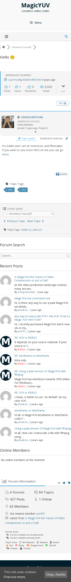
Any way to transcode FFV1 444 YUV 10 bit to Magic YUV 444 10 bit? (42, 317)
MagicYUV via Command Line (32, 298)
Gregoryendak (26, 292)
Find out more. (15, 577)
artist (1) (37, 229)
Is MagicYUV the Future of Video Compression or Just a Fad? (34, 278)
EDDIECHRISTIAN (32, 79)
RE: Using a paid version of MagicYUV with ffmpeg (40, 372)
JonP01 (22, 331)
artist (24, 189)
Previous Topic (15, 221)
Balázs (22, 349)
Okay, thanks (56, 574)
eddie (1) (26, 229)
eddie (10, 189)
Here (5, 154)
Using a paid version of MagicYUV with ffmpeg (42, 428)
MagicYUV (35, 5)
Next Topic (34, 221)
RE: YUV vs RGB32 (25, 337)
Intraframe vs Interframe (29, 410)
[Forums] (3, 47)
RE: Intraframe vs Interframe (31, 355)
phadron (23, 310)
